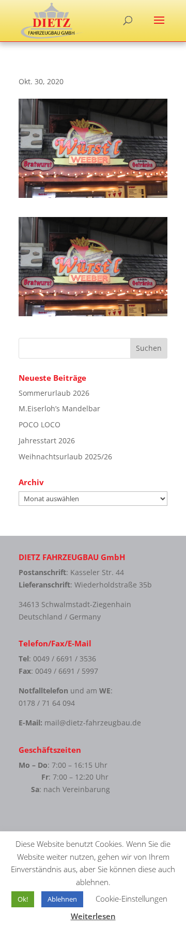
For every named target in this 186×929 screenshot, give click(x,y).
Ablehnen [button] (62, 899)
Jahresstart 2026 (47, 440)
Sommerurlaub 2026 (54, 393)
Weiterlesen (93, 916)
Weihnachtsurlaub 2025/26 (65, 456)
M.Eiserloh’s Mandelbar (59, 408)
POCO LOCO (39, 424)
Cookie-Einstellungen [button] (131, 898)
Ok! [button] (23, 899)
